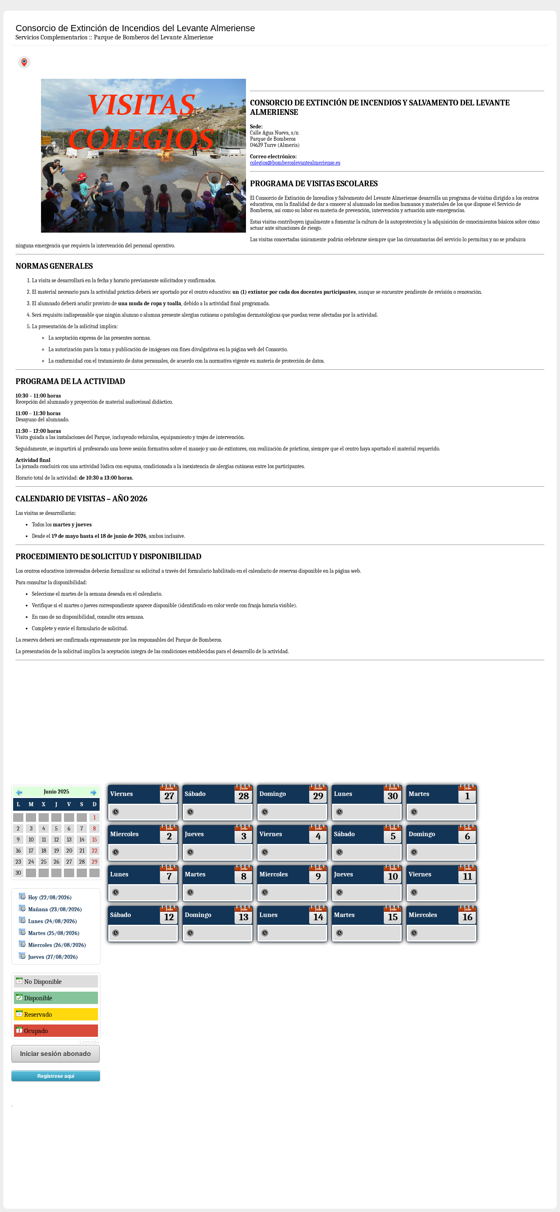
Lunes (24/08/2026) (52, 921)
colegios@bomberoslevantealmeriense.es (295, 163)
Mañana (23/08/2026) (55, 909)
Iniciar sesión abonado (55, 1053)
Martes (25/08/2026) (54, 933)
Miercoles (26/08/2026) (57, 945)
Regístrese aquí (55, 1075)
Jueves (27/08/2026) (53, 957)
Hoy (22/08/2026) (50, 897)
